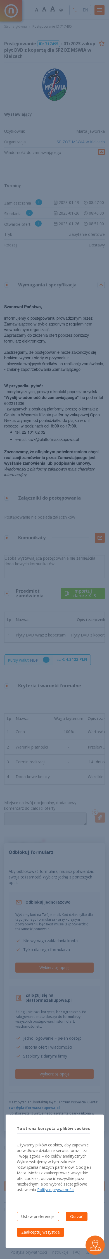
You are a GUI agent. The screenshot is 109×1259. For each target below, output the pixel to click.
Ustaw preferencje (37, 1216)
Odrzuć (76, 1216)
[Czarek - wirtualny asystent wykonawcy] (95, 1245)
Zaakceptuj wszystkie (40, 1232)
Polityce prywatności (55, 1189)
